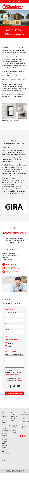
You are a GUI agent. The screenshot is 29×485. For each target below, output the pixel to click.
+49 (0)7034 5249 (15, 1)
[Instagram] (25, 436)
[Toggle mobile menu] (26, 7)
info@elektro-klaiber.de (14, 272)
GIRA (16, 120)
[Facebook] (21, 436)
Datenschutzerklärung (25, 421)
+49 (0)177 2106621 (13, 268)
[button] (13, 426)
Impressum (25, 418)
